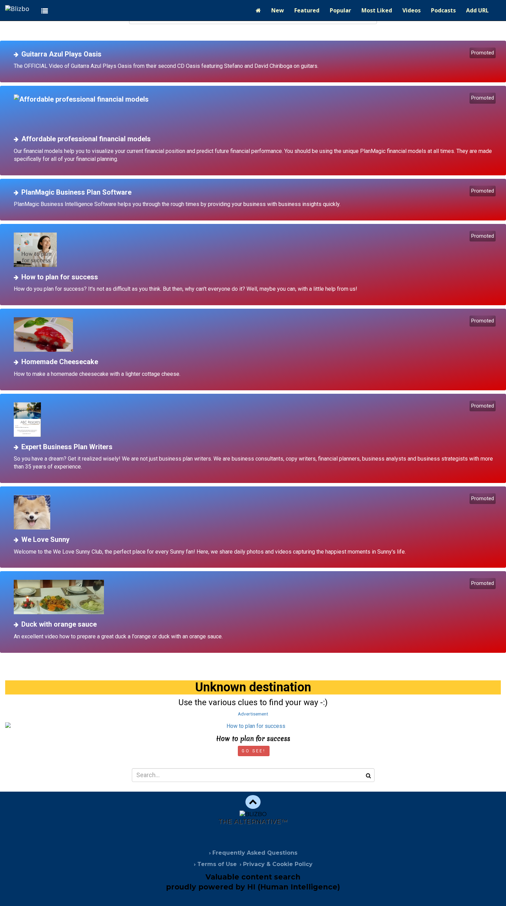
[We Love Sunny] (255, 512)
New (277, 10)
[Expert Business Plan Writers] (255, 419)
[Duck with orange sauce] (255, 597)
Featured (306, 10)
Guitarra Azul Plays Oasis (61, 54)
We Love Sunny (45, 539)
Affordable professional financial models (86, 139)
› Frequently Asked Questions (253, 853)
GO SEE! (253, 751)
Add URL (477, 10)
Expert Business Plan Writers (67, 447)
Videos (411, 10)
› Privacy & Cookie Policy (276, 864)
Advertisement (253, 714)
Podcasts (443, 10)
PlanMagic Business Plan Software (76, 192)
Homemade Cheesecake (59, 362)
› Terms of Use (215, 864)
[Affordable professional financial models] (255, 111)
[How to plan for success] (255, 250)
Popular (340, 10)
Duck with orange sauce (59, 624)
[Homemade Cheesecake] (255, 334)
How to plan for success (59, 277)
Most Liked (376, 10)
